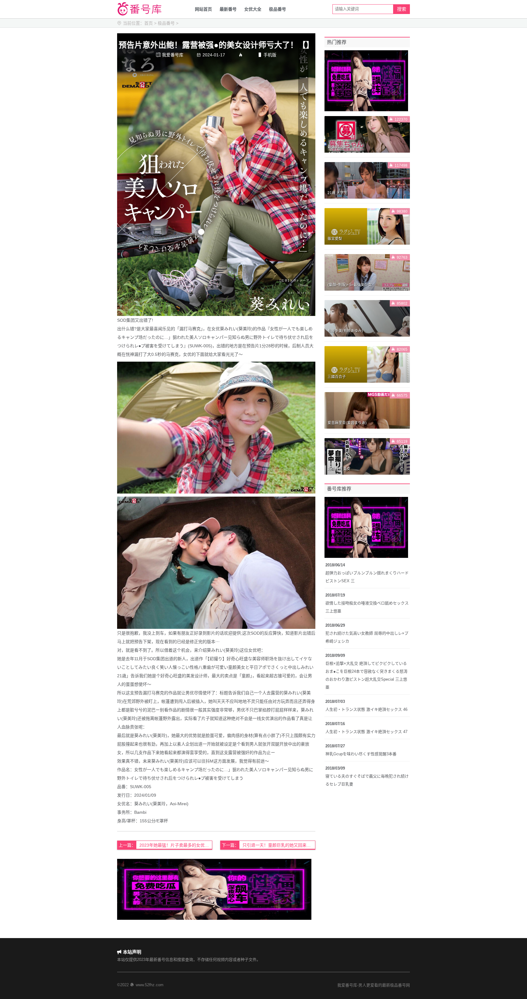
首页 (148, 23)
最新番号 (228, 9)
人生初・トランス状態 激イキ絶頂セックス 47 (366, 731)
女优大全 (252, 9)
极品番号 (277, 9)
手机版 (267, 54)
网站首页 (203, 9)
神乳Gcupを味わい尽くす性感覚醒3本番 (360, 754)
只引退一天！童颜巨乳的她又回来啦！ (278, 845)
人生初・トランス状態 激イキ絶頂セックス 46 (366, 709)
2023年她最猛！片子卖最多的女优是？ (175, 845)
